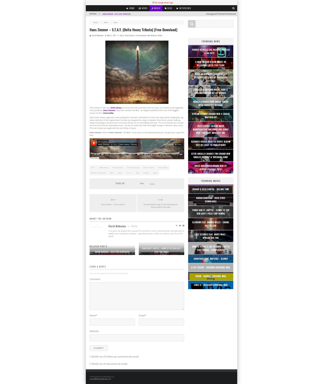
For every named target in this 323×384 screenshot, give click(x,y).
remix (119, 173)
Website (94, 331)
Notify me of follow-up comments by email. (115, 356)
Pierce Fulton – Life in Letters (113, 204)
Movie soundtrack (98, 173)
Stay (137, 173)
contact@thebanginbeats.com (100, 379)
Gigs (169, 8)
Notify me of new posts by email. (110, 363)
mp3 (112, 173)
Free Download (141, 35)
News (144, 8)
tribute (146, 173)
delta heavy (104, 168)
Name (93, 315)
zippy (155, 173)
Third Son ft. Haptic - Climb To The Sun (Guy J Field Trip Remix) (126, 14)
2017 (93, 168)
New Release (152, 35)
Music (156, 8)
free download (133, 168)
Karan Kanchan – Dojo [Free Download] (112, 251)
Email (142, 315)
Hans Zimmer (149, 168)
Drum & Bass (130, 35)
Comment (95, 279)
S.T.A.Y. (129, 173)
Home (131, 8)
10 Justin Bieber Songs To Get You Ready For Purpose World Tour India (160, 205)
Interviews (184, 8)
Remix (160, 35)
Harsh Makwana (98, 35)
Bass (122, 35)
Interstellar (163, 168)
